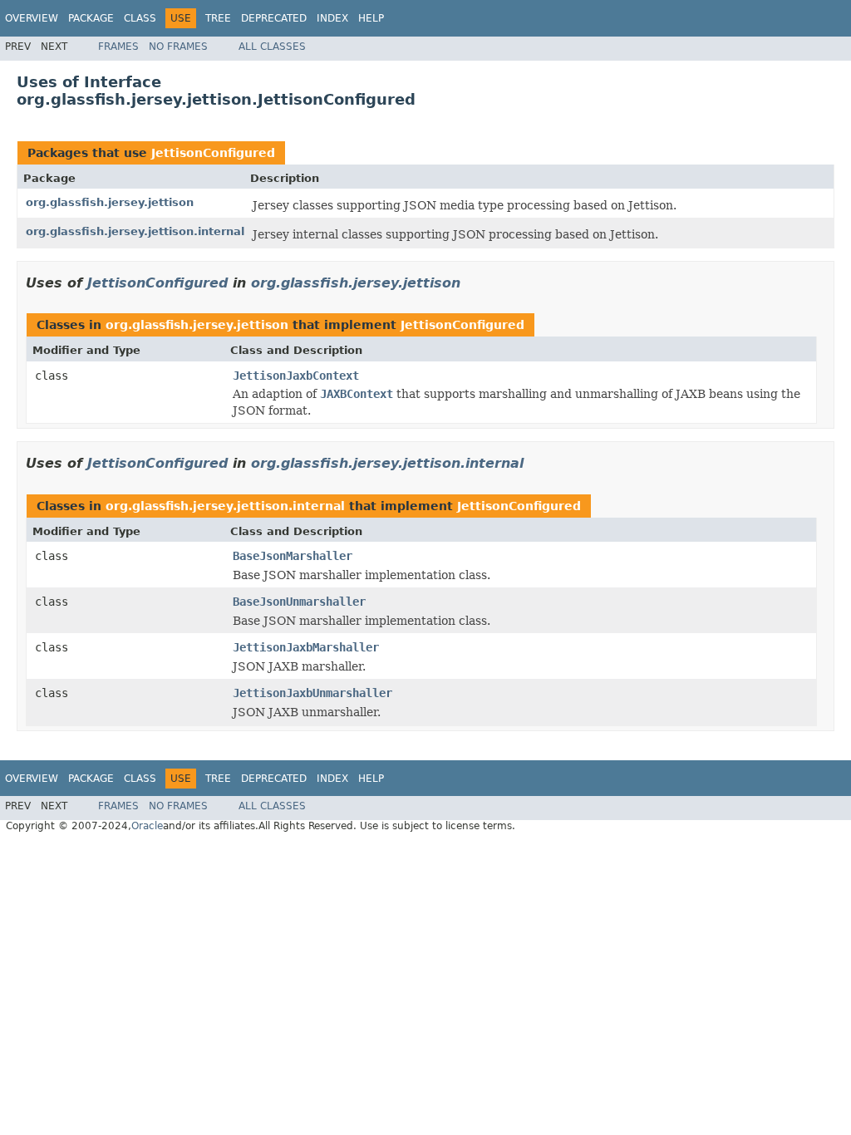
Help (371, 18)
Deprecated (274, 18)
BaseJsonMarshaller (292, 556)
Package (91, 18)
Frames (118, 46)
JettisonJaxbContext (296, 375)
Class (140, 18)
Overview (31, 18)
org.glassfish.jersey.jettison (110, 202)
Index (332, 18)
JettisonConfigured (213, 153)
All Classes (272, 46)
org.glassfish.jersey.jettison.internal (135, 231)
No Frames (178, 46)
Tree (218, 18)
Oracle (147, 826)
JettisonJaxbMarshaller (306, 647)
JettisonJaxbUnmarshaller (312, 693)
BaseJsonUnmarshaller (299, 601)
